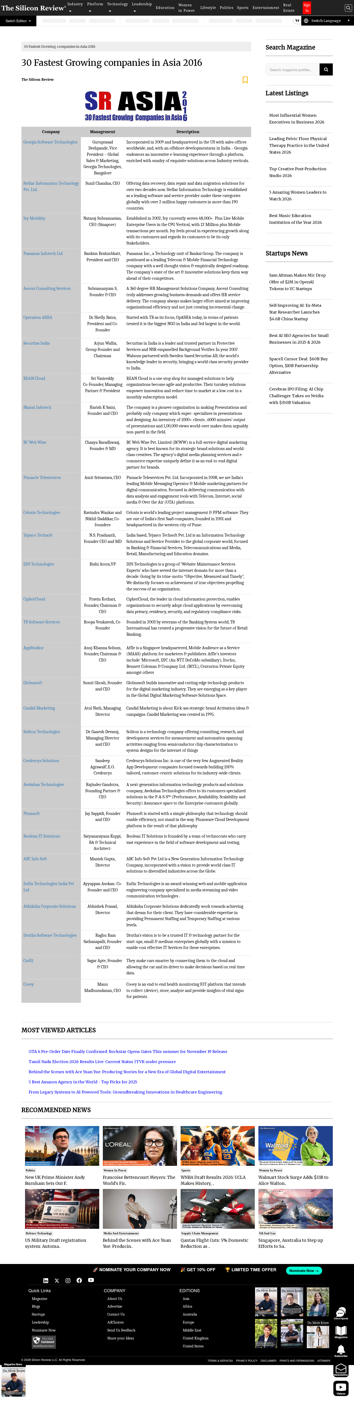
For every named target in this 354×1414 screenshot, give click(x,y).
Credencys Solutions (41, 760)
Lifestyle (208, 8)
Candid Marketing (39, 708)
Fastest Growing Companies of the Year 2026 (318, 1297)
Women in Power (186, 8)
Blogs (36, 1306)
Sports (243, 8)
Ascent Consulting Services (47, 288)
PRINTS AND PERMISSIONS (297, 1360)
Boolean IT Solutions (41, 836)
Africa (187, 1306)
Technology (117, 4)
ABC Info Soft (35, 858)
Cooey (28, 984)
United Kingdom (196, 1338)
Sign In (307, 8)
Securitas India (36, 343)
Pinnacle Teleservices (42, 477)
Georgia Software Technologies (50, 142)
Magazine (39, 1299)
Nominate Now (44, 1330)
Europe (188, 1322)
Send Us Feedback (121, 1330)
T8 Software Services (41, 622)
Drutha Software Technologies (50, 935)
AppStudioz (33, 647)
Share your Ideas (120, 1338)
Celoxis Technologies (41, 512)
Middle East (192, 1330)
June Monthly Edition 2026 (318, 1324)
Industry (75, 4)
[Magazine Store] (13, 1382)
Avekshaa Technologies (43, 784)
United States (193, 1346)
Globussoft (32, 682)
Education (165, 8)
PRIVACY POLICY (246, 1360)
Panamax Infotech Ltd (43, 253)
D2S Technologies (38, 564)
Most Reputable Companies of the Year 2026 (292, 1328)
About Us (114, 1299)
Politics (227, 8)
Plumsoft (31, 813)
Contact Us (116, 1314)
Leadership (142, 4)
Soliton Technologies (41, 731)
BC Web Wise (34, 442)
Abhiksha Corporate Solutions (49, 906)
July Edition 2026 (266, 1324)
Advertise (114, 1306)
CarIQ (28, 960)
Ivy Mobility (34, 218)
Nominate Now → (275, 1270)
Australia (190, 1314)
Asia (186, 1299)
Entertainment (266, 8)
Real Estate (289, 8)
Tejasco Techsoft (37, 535)
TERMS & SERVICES (220, 1360)
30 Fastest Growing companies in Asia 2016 (59, 46)
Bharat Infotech (37, 407)
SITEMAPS (323, 1360)
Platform (95, 4)
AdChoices (115, 1322)
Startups (38, 1314)
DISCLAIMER (268, 1360)
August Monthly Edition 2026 (265, 1294)
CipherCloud (34, 599)
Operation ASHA (37, 317)
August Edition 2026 (292, 1292)
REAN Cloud (34, 378)
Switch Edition (17, 20)
